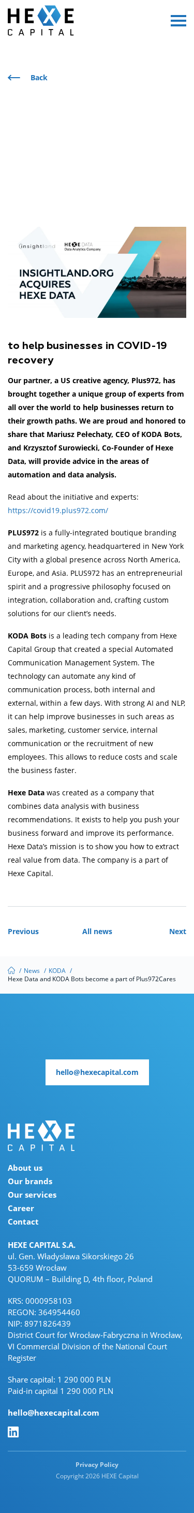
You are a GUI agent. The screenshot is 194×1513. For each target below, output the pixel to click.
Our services (32, 1194)
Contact (23, 1221)
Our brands (30, 1181)
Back (39, 77)
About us (25, 1167)
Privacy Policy (97, 1464)
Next (177, 931)
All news (97, 931)
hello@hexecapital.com (53, 1412)
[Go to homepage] (41, 1135)
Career (21, 1208)
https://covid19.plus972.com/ (58, 510)
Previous (23, 931)
